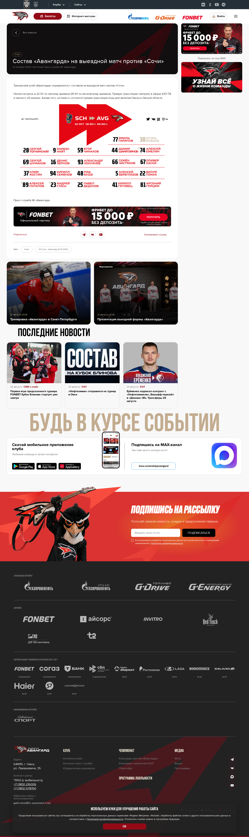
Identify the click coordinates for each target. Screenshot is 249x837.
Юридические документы (79, 768)
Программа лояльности (135, 779)
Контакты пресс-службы (78, 763)
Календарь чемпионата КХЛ (136, 763)
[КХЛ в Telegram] (223, 4)
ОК (124, 826)
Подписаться (199, 533)
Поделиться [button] (20, 234)
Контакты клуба (72, 758)
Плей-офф (125, 768)
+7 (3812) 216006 (25, 784)
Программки (182, 768)
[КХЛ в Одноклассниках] (210, 4)
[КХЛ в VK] (203, 4)
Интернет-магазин (83, 16)
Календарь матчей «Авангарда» (138, 758)
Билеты (50, 16)
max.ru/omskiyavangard (153, 466)
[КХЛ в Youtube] (216, 4)
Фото (178, 758)
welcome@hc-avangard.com (32, 803)
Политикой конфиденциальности (167, 543)
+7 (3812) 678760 (25, 788)
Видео (178, 763)
